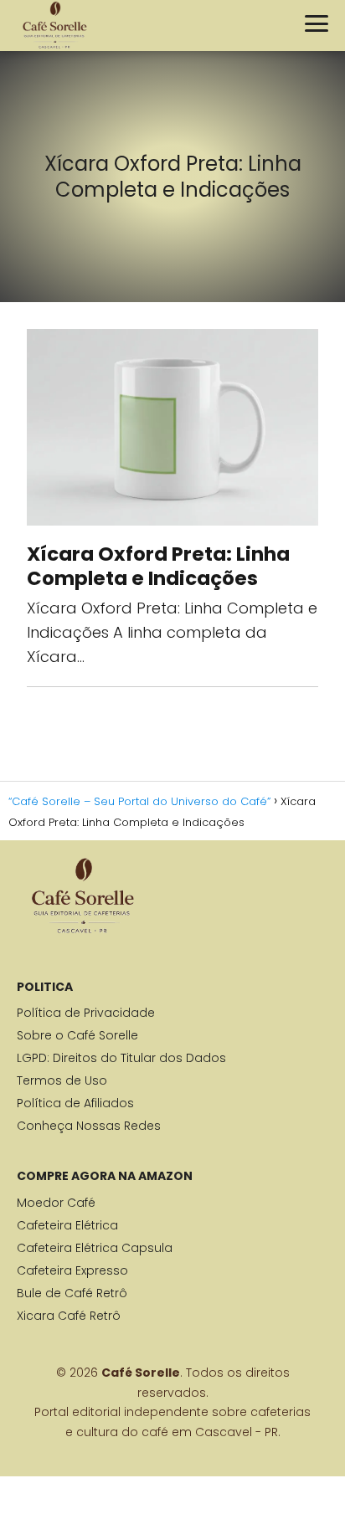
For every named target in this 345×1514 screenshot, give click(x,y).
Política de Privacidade (86, 1012)
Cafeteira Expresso (72, 1270)
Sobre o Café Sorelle (77, 1035)
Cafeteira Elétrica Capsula (94, 1247)
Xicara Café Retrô (69, 1315)
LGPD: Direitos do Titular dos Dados (121, 1058)
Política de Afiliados (75, 1103)
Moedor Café (56, 1202)
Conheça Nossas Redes (89, 1125)
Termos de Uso (62, 1080)
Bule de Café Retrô (72, 1293)
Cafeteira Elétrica (67, 1225)
